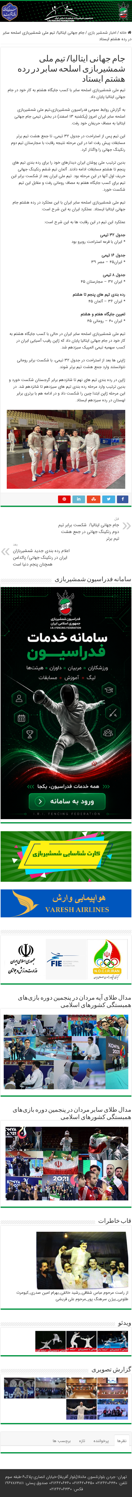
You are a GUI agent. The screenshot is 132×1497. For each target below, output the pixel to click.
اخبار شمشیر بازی (102, 32)
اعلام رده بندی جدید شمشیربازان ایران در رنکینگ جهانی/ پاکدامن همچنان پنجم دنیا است (41, 555)
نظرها (121, 1441)
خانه (124, 32)
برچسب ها (62, 1441)
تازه (82, 1441)
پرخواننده (101, 1441)
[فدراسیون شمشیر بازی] (66, 11)
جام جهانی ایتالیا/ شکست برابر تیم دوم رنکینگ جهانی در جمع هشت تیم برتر (88, 529)
